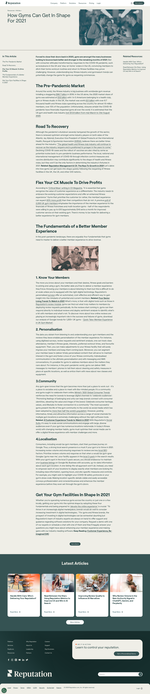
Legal (9, 688)
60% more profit (54, 200)
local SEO (102, 450)
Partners (28, 653)
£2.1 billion (90, 100)
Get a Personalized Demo (126, 654)
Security (42, 688)
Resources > (11, 10)
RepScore (11, 649)
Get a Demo (139, 3)
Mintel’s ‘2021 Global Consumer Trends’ (92, 392)
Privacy (15, 688)
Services (10, 645)
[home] (13, 3)
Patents (58, 688)
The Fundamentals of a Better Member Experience (13, 76)
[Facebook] (9, 660)
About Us (29, 645)
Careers (47, 641)
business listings (47, 462)
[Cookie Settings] (4, 690)
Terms (22, 688)
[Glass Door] (27, 660)
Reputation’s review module (48, 304)
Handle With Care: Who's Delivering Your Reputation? (133, 63)
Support (47, 645)
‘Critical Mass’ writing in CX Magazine (65, 188)
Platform (10, 641)
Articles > (19, 10)
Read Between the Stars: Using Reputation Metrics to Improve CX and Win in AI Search (134, 69)
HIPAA (29, 688)
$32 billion (62, 97)
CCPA (35, 688)
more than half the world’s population (69, 411)
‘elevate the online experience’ (84, 506)
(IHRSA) (77, 141)
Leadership (29, 649)
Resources (11, 653)
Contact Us (48, 653)
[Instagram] (12, 660)
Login (138, 688)
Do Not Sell (50, 688)
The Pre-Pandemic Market (12, 62)
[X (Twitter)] (16, 660)
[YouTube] (20, 660)
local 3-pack (89, 456)
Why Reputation (31, 641)
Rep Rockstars (49, 649)
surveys (51, 295)
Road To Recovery (9, 65)
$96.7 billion (61, 94)
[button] (54, 3)
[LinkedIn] (23, 660)
